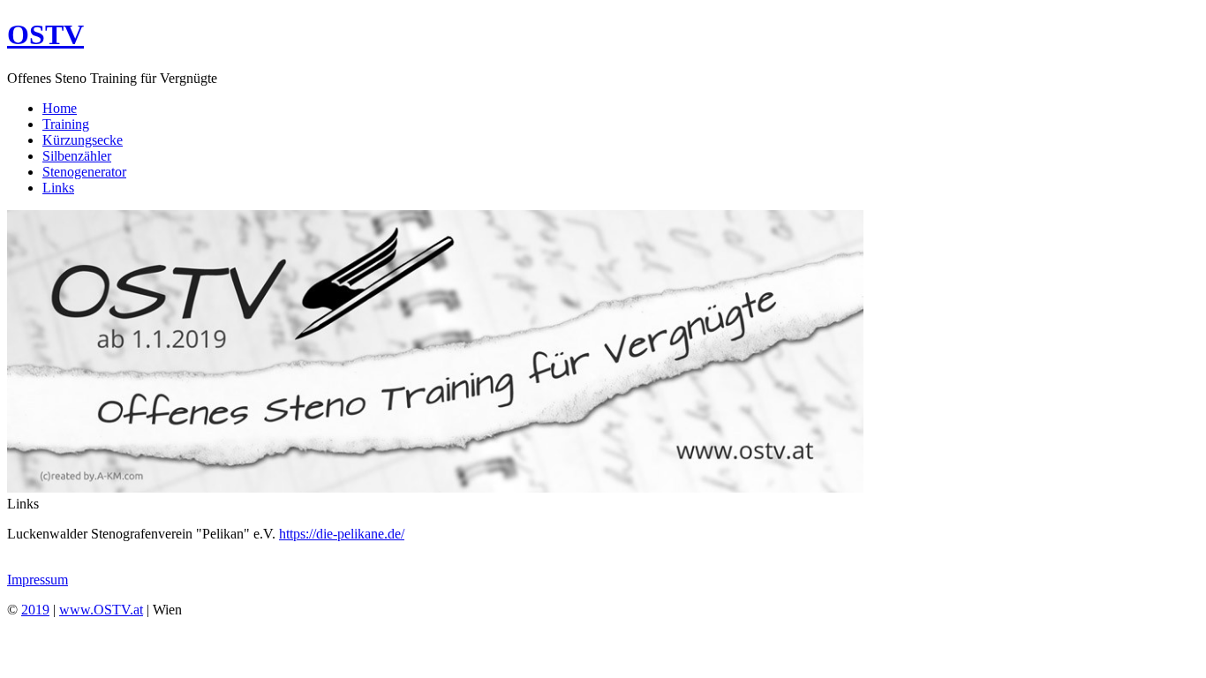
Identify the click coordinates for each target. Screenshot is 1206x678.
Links (58, 187)
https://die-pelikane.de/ (341, 533)
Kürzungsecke (82, 139)
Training (65, 124)
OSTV (45, 34)
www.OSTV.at (101, 609)
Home (59, 108)
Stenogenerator (84, 171)
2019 (35, 609)
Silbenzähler (76, 155)
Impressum (37, 579)
